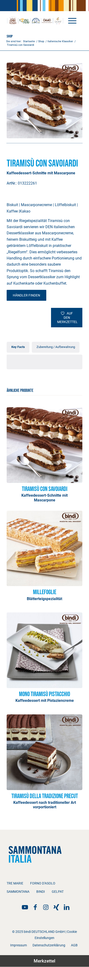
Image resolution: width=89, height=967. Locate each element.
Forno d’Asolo (42, 883)
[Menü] (69, 20)
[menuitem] (69, 20)
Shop (10, 36)
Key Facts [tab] (18, 347)
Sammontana (18, 891)
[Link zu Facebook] (35, 907)
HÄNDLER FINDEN (26, 295)
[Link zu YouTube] (24, 907)
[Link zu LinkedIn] (66, 907)
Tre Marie (15, 883)
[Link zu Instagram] (45, 907)
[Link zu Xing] (56, 907)
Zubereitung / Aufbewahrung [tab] (56, 347)
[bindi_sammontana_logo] (37, 20)
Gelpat (58, 891)
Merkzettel (44, 961)
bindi (40, 891)
